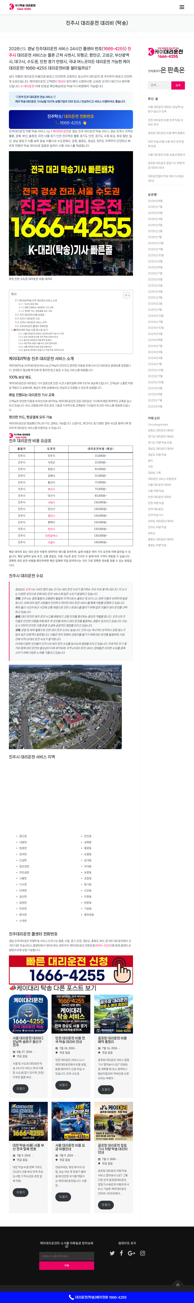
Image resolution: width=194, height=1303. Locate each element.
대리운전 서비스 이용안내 (162, 478)
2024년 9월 (155, 333)
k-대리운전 (27, 86)
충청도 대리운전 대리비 (161, 539)
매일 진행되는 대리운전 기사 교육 (39, 307)
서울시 (51, 542)
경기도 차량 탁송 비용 (160, 442)
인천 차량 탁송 (156, 503)
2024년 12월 (155, 315)
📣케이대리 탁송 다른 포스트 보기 (30, 330)
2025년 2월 (155, 303)
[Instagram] (142, 1253)
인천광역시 (51, 535)
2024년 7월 (155, 346)
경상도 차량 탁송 (157, 454)
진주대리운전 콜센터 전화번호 (34, 326)
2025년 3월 (155, 297)
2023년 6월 (155, 406)
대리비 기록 (154, 472)
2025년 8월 (155, 267)
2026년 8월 (155, 200)
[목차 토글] (124, 295)
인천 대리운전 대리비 (159, 497)
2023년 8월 (155, 394)
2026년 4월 (155, 219)
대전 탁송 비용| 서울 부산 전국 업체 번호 (40, 343)
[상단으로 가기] (178, 1285)
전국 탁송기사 (155, 515)
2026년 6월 (155, 212)
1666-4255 (114, 49)
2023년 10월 (155, 382)
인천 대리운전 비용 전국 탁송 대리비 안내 (40, 337)
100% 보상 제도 (31, 304)
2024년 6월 (155, 352)
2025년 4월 (155, 291)
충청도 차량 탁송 (157, 545)
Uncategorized (158, 424)
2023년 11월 (155, 376)
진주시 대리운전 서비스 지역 (33, 322)
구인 (150, 466)
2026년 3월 (155, 225)
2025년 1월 (155, 309)
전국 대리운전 (155, 509)
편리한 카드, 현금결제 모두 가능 (38, 311)
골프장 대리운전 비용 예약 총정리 (37, 340)
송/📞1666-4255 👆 (70, 119)
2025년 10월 (156, 255)
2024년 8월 (155, 339)
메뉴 (180, 7)
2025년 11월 (155, 249)
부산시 (51, 489)
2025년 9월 (155, 261)
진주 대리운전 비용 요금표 (32, 315)
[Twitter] (112, 1253)
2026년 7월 (155, 206)
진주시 (29, 589)
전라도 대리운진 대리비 (161, 521)
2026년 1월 (155, 237)
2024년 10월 (156, 327)
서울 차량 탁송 (156, 490)
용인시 (51, 515)
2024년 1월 (155, 364)
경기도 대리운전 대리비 (161, 436)
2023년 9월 (155, 388)
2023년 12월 (155, 370)
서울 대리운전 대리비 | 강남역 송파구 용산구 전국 (43, 334)
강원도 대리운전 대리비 (161, 430)
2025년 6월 (155, 279)
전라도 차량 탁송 (157, 527)
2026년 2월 (155, 231)
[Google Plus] (131, 1253)
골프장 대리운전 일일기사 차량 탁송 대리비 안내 (44, 350)
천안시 (51, 529)
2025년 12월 (155, 243)
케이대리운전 (61, 131)
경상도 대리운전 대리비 (161, 448)
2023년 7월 (155, 400)
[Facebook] (121, 1253)
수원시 (51, 502)
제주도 (151, 533)
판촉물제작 (154, 71)
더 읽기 (21, 1088)
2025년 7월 (155, 273)
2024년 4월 (155, 358)
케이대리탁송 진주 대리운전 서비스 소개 (38, 300)
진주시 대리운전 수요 (30, 318)
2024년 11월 (155, 321)
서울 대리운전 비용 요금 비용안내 (37, 347)
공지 (150, 460)
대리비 (62, 81)
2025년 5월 (155, 285)
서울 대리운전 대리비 (159, 484)
